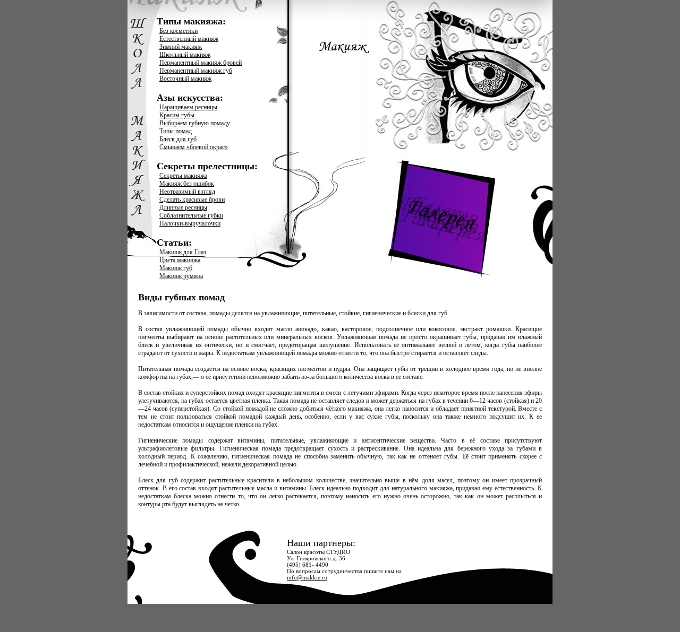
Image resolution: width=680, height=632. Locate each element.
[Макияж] (419, 140)
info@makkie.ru (307, 577)
